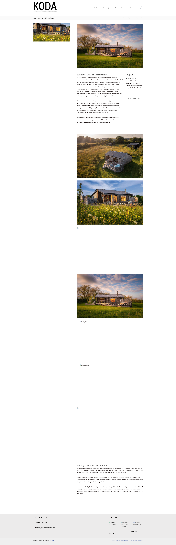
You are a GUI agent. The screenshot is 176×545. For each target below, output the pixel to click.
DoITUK (52, 540)
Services (124, 8)
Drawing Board (108, 8)
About (89, 8)
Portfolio (96, 8)
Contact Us (134, 8)
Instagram (91, 122)
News (117, 8)
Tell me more (133, 98)
